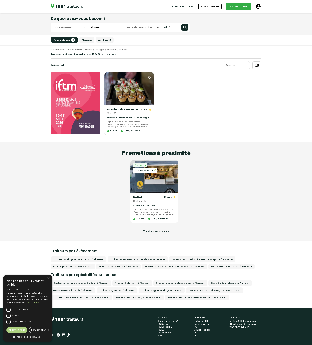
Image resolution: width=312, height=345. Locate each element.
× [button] (48, 278)
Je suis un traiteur (238, 6)
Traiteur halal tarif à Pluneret (132, 283)
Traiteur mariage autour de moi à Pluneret (78, 259)
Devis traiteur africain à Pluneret (230, 283)
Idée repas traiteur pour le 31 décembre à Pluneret (174, 266)
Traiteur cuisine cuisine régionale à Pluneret (214, 290)
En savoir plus (33, 302)
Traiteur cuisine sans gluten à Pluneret (138, 297)
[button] (27, 336)
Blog (191, 6)
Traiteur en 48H (210, 6)
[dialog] (27, 308)
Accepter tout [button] (17, 330)
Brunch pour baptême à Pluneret (72, 266)
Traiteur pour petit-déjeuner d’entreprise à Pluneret (202, 259)
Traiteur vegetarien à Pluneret (117, 290)
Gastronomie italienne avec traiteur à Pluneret (81, 283)
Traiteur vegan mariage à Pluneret (161, 290)
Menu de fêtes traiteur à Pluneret (118, 266)
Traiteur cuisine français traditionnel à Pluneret (81, 297)
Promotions (178, 6)
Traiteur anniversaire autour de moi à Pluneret (137, 259)
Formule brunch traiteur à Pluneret (231, 266)
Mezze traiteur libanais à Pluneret (73, 290)
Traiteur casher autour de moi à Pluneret (180, 283)
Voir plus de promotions (156, 231)
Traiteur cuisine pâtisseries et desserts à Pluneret (197, 297)
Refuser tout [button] (38, 330)
